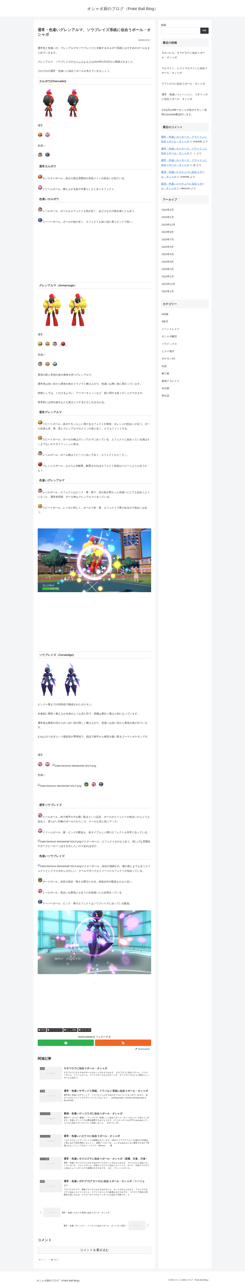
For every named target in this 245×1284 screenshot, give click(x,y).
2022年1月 (168, 291)
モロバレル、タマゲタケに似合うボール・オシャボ (183, 55)
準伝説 (165, 395)
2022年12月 (168, 284)
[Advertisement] (94, 253)
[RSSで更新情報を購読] (123, 1043)
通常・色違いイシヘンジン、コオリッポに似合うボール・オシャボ (185, 96)
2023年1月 (168, 276)
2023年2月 (168, 269)
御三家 (165, 373)
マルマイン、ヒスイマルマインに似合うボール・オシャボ (185, 70)
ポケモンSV (85, 1030)
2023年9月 (168, 232)
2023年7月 (168, 239)
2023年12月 (168, 224)
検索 (163, 25)
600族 (165, 314)
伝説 (164, 366)
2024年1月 (168, 217)
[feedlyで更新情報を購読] (66, 1043)
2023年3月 (168, 261)
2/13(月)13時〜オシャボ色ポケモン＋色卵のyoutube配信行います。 (184, 112)
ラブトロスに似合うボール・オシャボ (183, 83)
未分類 (165, 388)
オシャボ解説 (71, 1030)
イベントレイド (56, 1030)
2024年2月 (168, 209)
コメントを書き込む (94, 1250)
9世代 (43, 1030)
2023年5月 (168, 246)
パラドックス (169, 343)
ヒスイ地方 (168, 351)
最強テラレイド (170, 381)
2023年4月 (168, 254)
